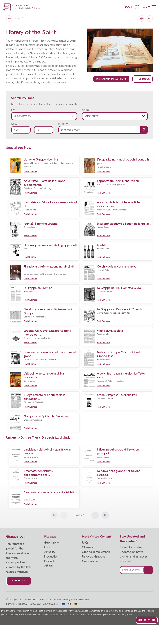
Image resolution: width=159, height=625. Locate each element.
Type (13, 110)
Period (14, 124)
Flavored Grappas (93, 556)
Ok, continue (146, 620)
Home (17, 18)
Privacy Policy (70, 599)
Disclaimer (84, 599)
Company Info (53, 599)
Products (49, 561)
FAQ (85, 542)
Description (63, 124)
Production (51, 556)
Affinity (48, 565)
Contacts (18, 581)
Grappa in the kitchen (96, 552)
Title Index (142, 79)
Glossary (87, 547)
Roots (48, 547)
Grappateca (90, 561)
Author (85, 110)
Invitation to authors (111, 79)
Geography (51, 542)
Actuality (49, 552)
